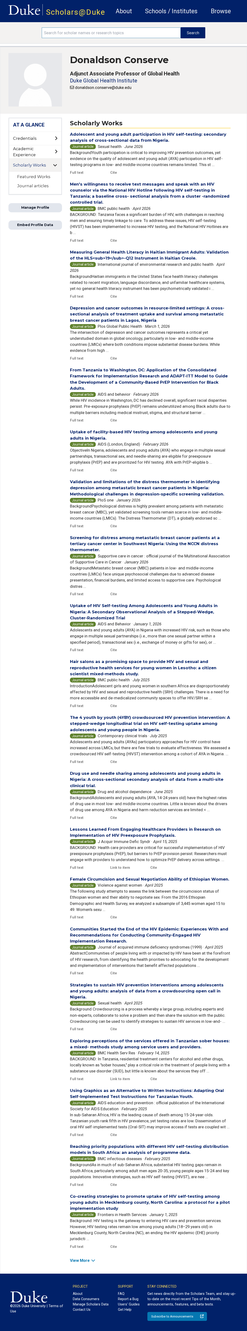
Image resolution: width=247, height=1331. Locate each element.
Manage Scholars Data (91, 1304)
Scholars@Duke (75, 12)
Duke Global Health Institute (103, 81)
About (124, 11)
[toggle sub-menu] (56, 138)
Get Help (124, 1309)
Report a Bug (128, 1299)
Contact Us (81, 1309)
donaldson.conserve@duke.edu (103, 87)
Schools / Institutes (171, 11)
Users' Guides (129, 1304)
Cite (113, 172)
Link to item (120, 867)
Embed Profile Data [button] (35, 225)
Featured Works (33, 176)
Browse (221, 11)
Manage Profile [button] (35, 207)
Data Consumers (86, 1299)
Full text (76, 172)
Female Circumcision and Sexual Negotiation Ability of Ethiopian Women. (149, 879)
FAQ (121, 1293)
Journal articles (33, 185)
